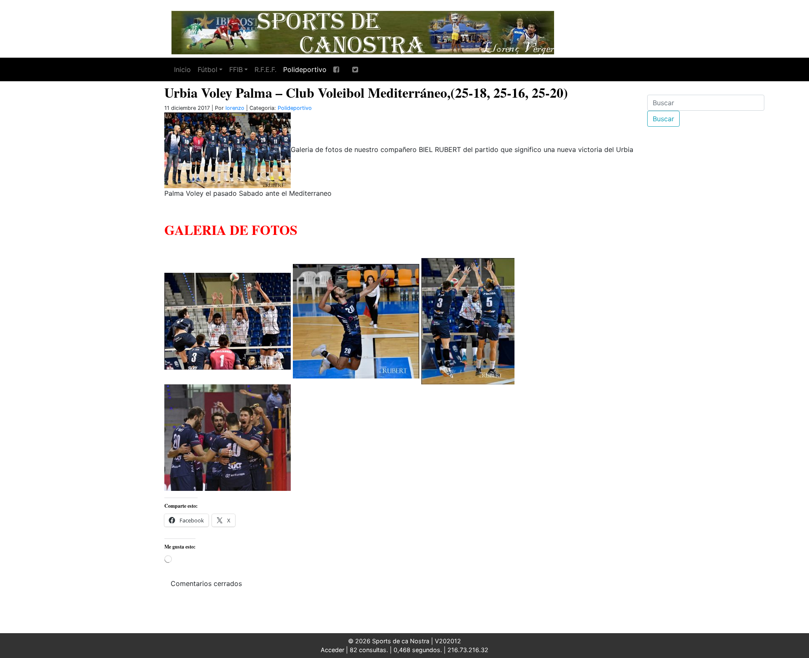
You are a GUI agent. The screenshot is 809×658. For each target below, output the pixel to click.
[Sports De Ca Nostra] (362, 31)
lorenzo (234, 108)
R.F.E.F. (265, 69)
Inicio (182, 69)
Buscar (663, 119)
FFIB (236, 69)
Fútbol (207, 69)
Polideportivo (305, 69)
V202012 (448, 641)
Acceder (332, 649)
